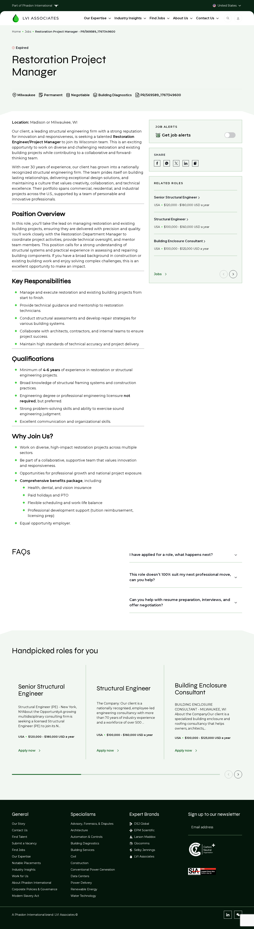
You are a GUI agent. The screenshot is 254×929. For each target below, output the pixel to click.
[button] (195, 163)
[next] (233, 274)
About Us (180, 18)
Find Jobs (157, 18)
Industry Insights (128, 18)
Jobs (28, 31)
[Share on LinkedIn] (186, 163)
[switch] (230, 135)
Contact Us (205, 18)
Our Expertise (95, 18)
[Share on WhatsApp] (167, 163)
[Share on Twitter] (176, 163)
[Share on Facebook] (157, 163)
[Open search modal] (228, 18)
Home (16, 31)
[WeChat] (238, 915)
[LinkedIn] (228, 915)
